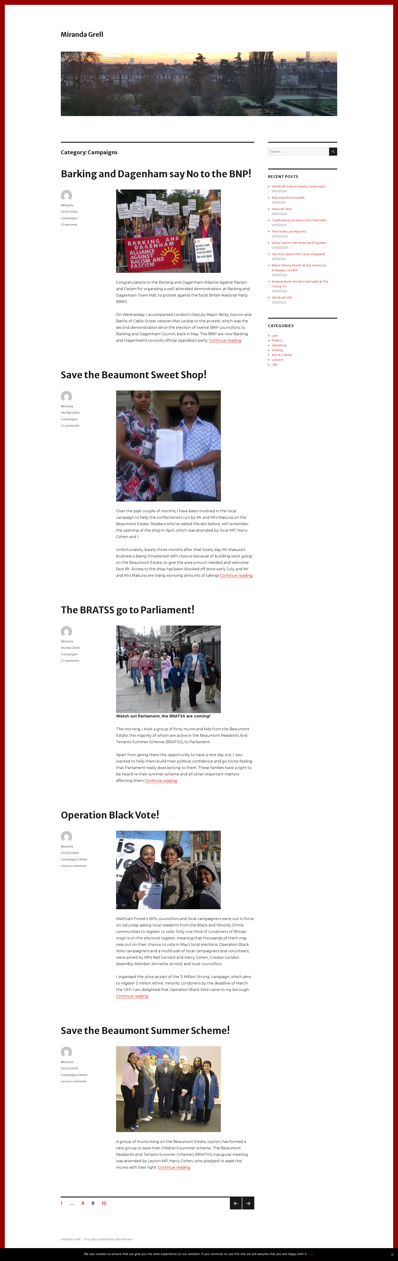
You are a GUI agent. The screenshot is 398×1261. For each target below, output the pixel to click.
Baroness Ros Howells (288, 197)
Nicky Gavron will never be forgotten (299, 243)
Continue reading (225, 340)
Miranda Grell (82, 34)
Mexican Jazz (282, 209)
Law (275, 335)
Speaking (279, 345)
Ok (312, 1254)
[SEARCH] (333, 152)
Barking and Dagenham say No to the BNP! (156, 174)
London (277, 359)
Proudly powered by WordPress (108, 1239)
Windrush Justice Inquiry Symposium (299, 186)
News (83, 859)
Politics (277, 340)
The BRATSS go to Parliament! (127, 610)
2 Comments (70, 426)
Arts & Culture (282, 355)
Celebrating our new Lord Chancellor (299, 220)
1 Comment (69, 225)
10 (106, 1203)
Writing (277, 350)
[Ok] (392, 1254)
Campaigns (69, 218)
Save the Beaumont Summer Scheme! (145, 1031)
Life (274, 364)
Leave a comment (74, 866)
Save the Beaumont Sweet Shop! (134, 375)
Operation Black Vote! (110, 815)
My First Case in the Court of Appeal (298, 254)
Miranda (67, 205)
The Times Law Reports (289, 231)
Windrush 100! (282, 297)
